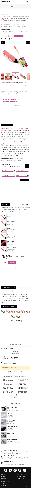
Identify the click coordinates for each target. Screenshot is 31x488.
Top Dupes (6, 98)
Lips (19, 25)
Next (29, 42)
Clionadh (4, 18)
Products (8, 25)
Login (26, 1)
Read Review (5, 180)
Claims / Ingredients (9, 100)
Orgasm (9, 215)
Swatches (19, 4)
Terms (3, 483)
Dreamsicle (6, 28)
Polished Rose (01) (12, 247)
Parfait (9, 234)
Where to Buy (19, 36)
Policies (3, 478)
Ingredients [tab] (16, 291)
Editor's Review (8, 96)
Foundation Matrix (13, 5)
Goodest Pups (21, 478)
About (3, 474)
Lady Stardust (11, 241)
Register (12, 262)
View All (16, 15)
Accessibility (4, 485)
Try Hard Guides (21, 476)
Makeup (15, 25)
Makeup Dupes (7, 5)
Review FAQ (4, 480)
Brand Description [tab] (7, 291)
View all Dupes (24, 204)
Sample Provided (25, 125)
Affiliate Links (17, 125)
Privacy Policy (5, 482)
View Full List (15, 400)
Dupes (11, 36)
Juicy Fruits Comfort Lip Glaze (10, 26)
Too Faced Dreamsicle (8, 82)
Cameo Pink (10, 228)
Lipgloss (24, 25)
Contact (3, 476)
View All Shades (16, 321)
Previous (27, 42)
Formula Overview (17, 158)
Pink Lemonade (11, 221)
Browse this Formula (10, 102)
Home (2, 25)
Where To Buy (25, 180)
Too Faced (5, 31)
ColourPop (4, 20)
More (24, 4)
